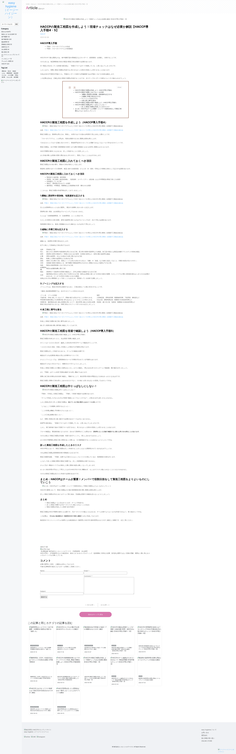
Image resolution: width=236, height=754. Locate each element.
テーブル (4, 75)
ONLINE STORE (206, 741)
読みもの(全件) (6, 32)
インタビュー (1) (6, 59)
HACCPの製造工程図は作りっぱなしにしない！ (91, 105)
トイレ (3, 73)
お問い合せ (205, 732)
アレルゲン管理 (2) (7, 61)
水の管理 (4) (5, 49)
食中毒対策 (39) (6, 39)
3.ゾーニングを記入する (89, 98)
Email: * (86, 571)
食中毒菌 (16, 77)
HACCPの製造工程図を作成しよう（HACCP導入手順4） (94, 90)
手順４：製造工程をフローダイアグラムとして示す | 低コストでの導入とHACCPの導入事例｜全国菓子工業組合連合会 (83, 130)
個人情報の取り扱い (208, 738)
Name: (42, 571)
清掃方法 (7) (5, 47)
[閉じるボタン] (119, 87)
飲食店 (14, 71)
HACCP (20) (5, 64)
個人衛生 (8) (5, 52)
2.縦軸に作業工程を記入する (90, 96)
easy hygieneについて (208, 730)
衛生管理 (16, 73)
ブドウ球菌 (10, 75)
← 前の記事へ (90, 605)
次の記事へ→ (105, 605)
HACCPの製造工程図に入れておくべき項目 (89, 92)
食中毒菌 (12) (5, 37)
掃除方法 (4, 71)
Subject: (43, 591)
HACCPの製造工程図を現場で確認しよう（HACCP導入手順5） (96, 102)
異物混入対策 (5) (6, 44)
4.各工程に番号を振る (88, 100)
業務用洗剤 (9, 73)
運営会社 (204, 735)
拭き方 (9, 71)
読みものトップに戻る (95, 614)
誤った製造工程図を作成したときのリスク (95, 107)
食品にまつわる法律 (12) (9, 34)
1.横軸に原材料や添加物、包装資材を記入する (96, 94)
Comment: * (88, 576)
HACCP (42, 34)
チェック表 (9, 77)
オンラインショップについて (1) (10, 55)
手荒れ (16, 75)
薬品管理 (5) (5, 42)
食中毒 (3, 77)
